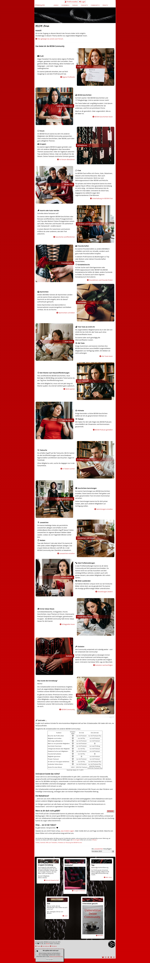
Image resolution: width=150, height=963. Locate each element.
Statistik (42, 842)
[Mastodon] (108, 957)
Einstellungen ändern (105, 592)
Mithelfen (100, 935)
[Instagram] (105, 957)
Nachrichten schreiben (66, 313)
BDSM (48, 944)
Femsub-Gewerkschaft (52, 880)
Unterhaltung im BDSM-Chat (102, 198)
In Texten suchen (68, 469)
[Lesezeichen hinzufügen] (113, 851)
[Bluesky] (103, 957)
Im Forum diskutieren (67, 159)
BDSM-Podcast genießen (104, 430)
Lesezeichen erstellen (67, 553)
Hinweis (94, 840)
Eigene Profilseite (68, 77)
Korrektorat (45, 946)
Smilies (37, 842)
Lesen (66, 916)
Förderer (54, 946)
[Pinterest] (111, 957)
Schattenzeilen (40, 5)
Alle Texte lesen (107, 356)
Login (83, 2)
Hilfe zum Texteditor (51, 842)
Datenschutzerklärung (56, 956)
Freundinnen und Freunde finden (101, 280)
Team (38, 946)
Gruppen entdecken (79, 891)
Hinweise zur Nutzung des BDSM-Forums (70, 842)
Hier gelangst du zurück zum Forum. (50, 39)
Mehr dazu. (108, 877)
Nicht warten (70, 389)
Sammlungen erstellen (104, 509)
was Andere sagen (67, 831)
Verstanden (49, 959)
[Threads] (113, 957)
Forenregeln (76, 840)
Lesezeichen (98, 849)
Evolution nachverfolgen (104, 665)
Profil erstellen (72, 2)
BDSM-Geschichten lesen (104, 117)
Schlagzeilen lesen (68, 624)
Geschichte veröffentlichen (65, 237)
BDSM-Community (68, 709)
